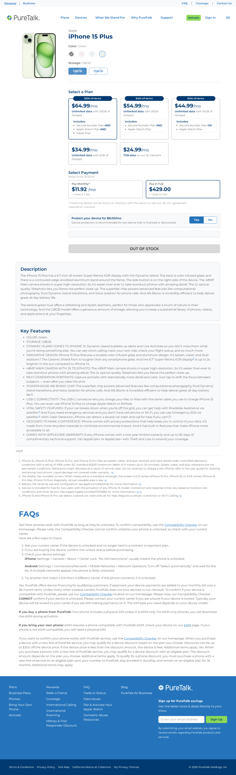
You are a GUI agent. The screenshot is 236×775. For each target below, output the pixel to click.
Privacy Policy (46, 767)
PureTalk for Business (136, 693)
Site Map (63, 767)
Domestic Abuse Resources (96, 717)
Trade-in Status (95, 693)
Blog (124, 687)
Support (167, 17)
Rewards (52, 687)
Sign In (210, 17)
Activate (193, 17)
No (210, 220)
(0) (227, 17)
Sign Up (217, 719)
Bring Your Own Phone (20, 707)
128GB (77, 71)
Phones (14, 699)
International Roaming (55, 713)
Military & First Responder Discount (61, 723)
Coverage (202, 3)
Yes (196, 220)
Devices (81, 17)
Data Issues (92, 699)
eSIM (187, 625)
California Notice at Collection (91, 767)
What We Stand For (110, 17)
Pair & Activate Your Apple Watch (98, 707)
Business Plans (20, 693)
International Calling (61, 705)
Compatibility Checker (180, 525)
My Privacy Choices (126, 767)
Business (29, 3)
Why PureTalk (141, 17)
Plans (65, 17)
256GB (98, 71)
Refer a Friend (56, 693)
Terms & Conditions (21, 767)
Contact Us (224, 3)
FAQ (185, 3)
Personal (10, 3)
